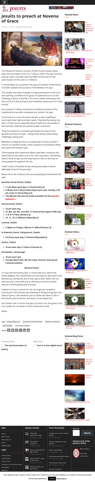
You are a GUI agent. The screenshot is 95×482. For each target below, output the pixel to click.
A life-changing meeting (90, 346)
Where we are (6, 440)
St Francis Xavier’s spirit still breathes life (89, 27)
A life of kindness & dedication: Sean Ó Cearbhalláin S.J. (79, 115)
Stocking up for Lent (89, 149)
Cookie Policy (6, 458)
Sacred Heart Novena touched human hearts (89, 91)
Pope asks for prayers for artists (89, 283)
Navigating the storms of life (78, 402)
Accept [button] (51, 478)
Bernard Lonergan (55, 469)
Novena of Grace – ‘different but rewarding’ (79, 51)
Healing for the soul (89, 217)
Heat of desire (89, 376)
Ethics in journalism (55, 450)
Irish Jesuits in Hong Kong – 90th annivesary (79, 307)
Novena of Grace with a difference (75, 251)
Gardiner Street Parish (32, 322)
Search (76, 428)
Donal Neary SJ (13, 322)
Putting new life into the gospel (89, 166)
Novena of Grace (52, 322)
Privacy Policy (6, 455)
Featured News (21, 27)
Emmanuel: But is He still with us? (37, 468)
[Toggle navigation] (4, 2)
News (30, 27)
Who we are (5, 437)
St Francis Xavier (22, 325)
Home (3, 434)
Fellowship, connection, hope (78, 420)
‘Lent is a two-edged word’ (49, 345)
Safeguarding (6, 445)
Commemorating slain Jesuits (59, 456)
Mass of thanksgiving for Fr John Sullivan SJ (79, 207)
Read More (61, 478)
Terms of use (5, 461)
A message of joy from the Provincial (76, 271)
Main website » (85, 449)
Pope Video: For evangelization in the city (79, 327)
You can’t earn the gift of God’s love (89, 136)
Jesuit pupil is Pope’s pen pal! (89, 182)
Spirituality (7, 325)
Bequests (4, 470)
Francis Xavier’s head (89, 77)
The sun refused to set (89, 361)
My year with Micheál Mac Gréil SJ (37, 451)
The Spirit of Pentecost (34, 442)
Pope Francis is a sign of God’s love (37, 459)
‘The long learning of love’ (57, 463)
